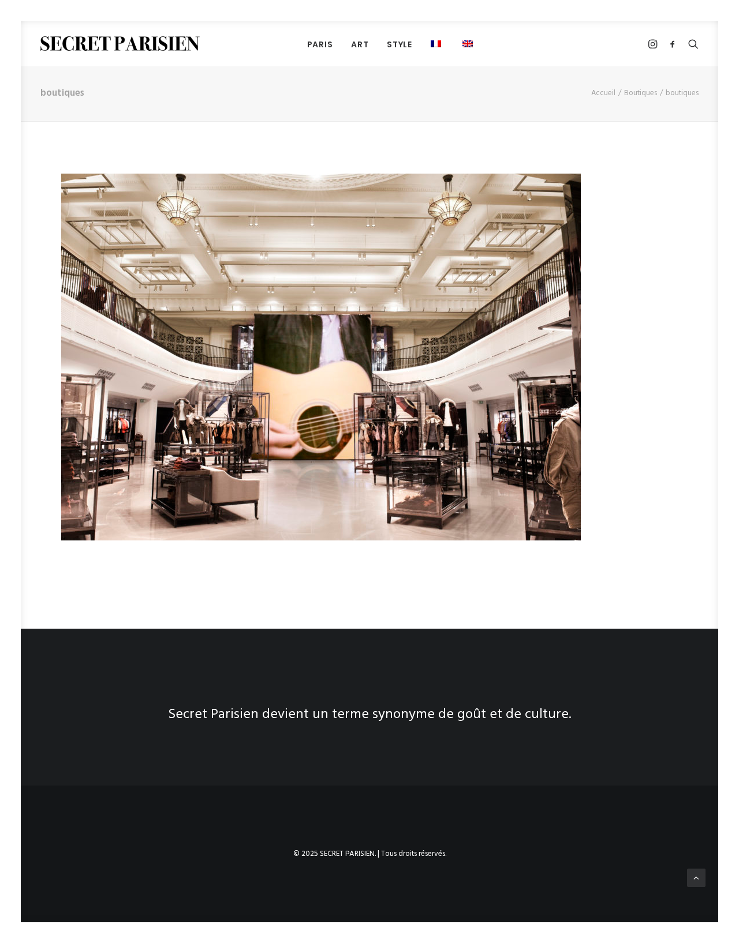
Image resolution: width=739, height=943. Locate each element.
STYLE (399, 44)
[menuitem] (320, 44)
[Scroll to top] (696, 878)
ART (359, 44)
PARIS (320, 44)
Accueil (603, 93)
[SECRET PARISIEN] (120, 43)
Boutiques (640, 93)
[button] (437, 43)
